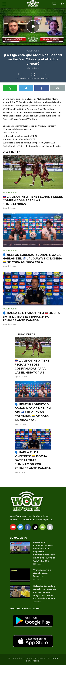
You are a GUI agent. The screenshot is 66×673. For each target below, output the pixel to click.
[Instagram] (35, 527)
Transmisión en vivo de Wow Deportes (42, 573)
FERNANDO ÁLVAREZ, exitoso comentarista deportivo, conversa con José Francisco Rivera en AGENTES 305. (44, 551)
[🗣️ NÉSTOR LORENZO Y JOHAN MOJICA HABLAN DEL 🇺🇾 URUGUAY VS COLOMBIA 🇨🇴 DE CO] (33, 391)
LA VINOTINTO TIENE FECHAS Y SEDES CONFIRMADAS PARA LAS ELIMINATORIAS (33, 200)
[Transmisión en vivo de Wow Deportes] (20, 575)
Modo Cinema (33, 78)
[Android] (42, 527)
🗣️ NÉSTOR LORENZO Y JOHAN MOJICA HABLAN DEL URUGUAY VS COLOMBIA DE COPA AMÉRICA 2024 (32, 258)
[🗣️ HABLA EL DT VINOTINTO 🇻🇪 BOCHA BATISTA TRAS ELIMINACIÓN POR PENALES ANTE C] (33, 439)
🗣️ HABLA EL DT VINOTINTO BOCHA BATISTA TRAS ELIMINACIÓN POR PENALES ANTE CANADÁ (31, 316)
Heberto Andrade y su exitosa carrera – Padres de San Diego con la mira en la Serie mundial (44, 592)
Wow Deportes (33, 51)
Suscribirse (45, 78)
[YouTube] (13, 527)
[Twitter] (20, 527)
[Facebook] (28, 527)
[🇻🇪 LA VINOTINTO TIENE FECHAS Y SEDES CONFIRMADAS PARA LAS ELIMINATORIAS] (33, 347)
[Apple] (50, 527)
